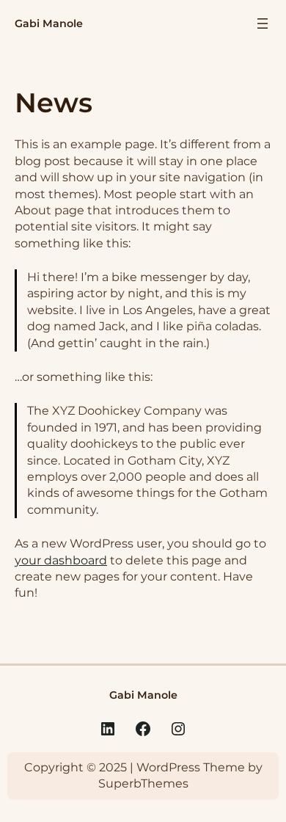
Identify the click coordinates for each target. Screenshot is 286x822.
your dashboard (61, 560)
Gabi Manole (49, 23)
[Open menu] (262, 23)
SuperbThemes (143, 783)
